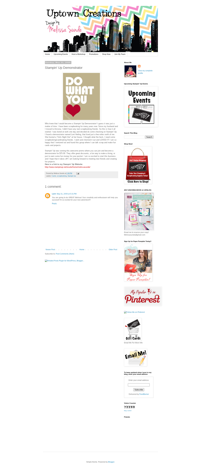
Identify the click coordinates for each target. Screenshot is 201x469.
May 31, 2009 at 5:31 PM (67, 194)
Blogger (111, 462)
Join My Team (119, 54)
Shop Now (106, 54)
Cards (54, 176)
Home (47, 54)
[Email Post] (77, 173)
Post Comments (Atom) (65, 254)
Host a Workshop (78, 54)
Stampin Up (72, 176)
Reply (54, 204)
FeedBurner (144, 394)
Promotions (93, 54)
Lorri (54, 194)
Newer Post (50, 250)
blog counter (128, 410)
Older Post (113, 250)
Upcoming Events (61, 54)
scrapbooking (62, 176)
